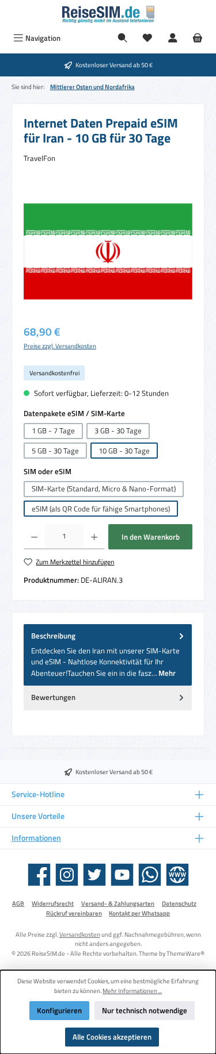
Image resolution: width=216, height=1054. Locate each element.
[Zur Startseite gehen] (108, 14)
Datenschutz (179, 903)
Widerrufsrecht (53, 903)
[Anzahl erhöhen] (94, 536)
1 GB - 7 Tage (53, 430)
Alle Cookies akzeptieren (112, 1037)
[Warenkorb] (197, 38)
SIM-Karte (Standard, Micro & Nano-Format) (104, 488)
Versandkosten (79, 934)
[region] (108, 251)
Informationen (36, 838)
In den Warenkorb (151, 537)
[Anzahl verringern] (34, 536)
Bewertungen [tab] (53, 697)
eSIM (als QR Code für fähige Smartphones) (101, 508)
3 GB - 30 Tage (118, 430)
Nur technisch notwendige (144, 1010)
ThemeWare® (185, 953)
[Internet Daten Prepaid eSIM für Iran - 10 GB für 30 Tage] (108, 251)
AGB (18, 903)
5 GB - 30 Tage (55, 450)
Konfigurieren (59, 1010)
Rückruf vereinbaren (74, 913)
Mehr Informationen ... (132, 990)
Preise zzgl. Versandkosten (60, 346)
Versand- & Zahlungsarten (117, 903)
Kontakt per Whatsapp (139, 913)
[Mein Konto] (172, 38)
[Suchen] (122, 38)
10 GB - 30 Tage (124, 450)
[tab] (108, 655)
